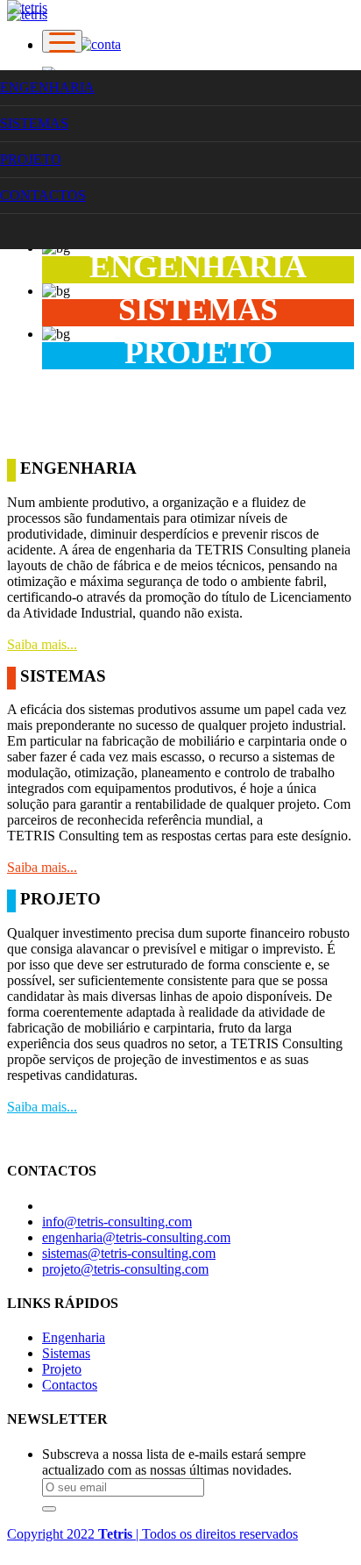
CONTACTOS (43, 195)
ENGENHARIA (47, 87)
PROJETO (30, 159)
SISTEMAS (34, 123)
